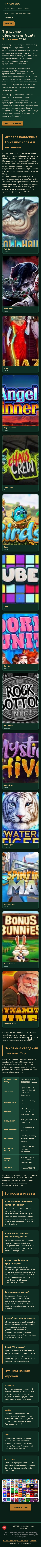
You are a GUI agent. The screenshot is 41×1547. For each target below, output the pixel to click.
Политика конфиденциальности (15, 1541)
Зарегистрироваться (12, 123)
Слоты (13, 9)
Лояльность (8, 17)
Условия (33, 1541)
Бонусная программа (23, 13)
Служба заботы (23, 9)
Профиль (9, 24)
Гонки (6, 9)
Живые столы (9, 13)
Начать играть (20, 1507)
